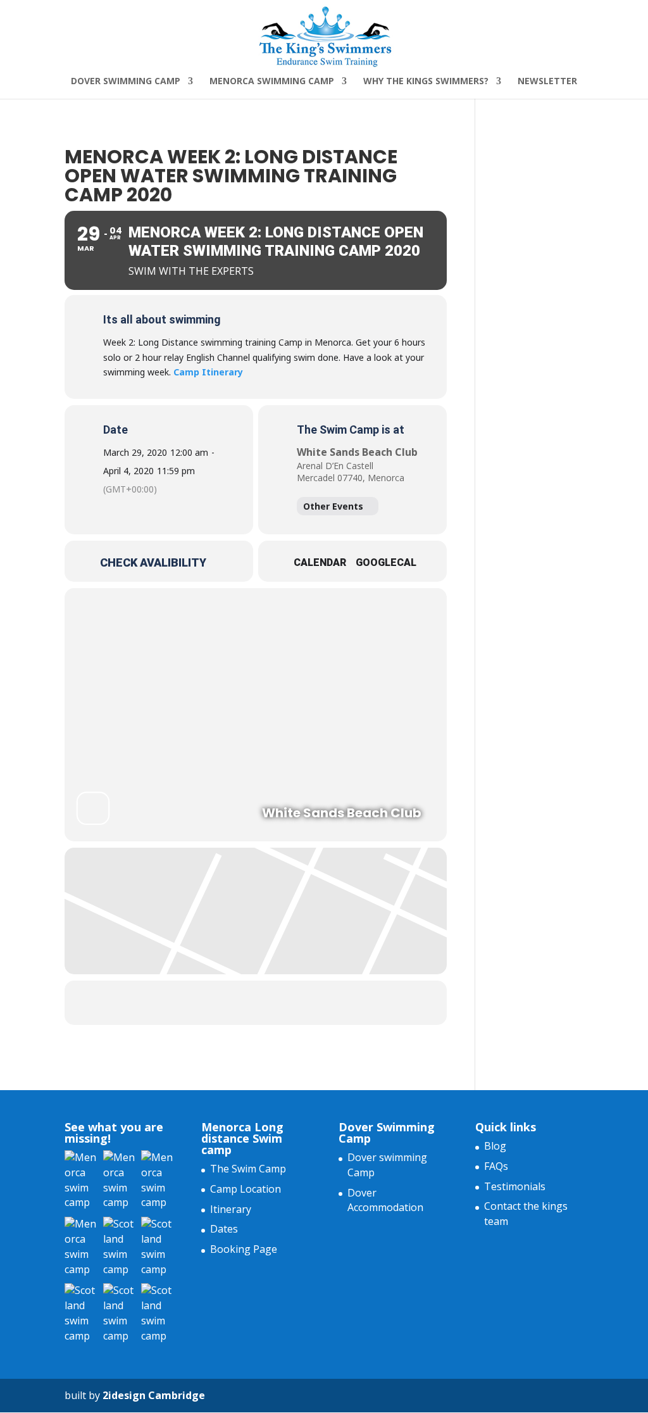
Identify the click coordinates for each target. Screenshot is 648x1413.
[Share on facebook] (240, 1003)
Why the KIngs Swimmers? (426, 82)
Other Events (333, 506)
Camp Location (245, 1189)
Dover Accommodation (385, 1200)
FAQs (496, 1166)
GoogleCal (386, 562)
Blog (495, 1146)
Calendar (320, 562)
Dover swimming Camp (125, 82)
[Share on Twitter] (271, 1003)
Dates (224, 1229)
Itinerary (230, 1209)
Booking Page (243, 1249)
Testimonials (514, 1186)
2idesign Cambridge (154, 1395)
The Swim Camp (248, 1169)
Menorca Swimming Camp (271, 82)
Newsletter (547, 82)
